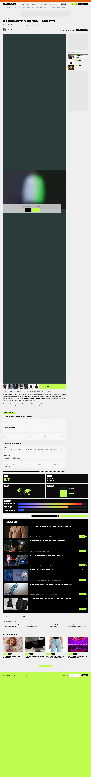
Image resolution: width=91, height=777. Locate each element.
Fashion (53, 7)
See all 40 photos (9, 412)
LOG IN (28, 210)
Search (63, 4)
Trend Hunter (5, 18)
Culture (23, 7)
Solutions (34, 4)
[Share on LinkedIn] (80, 30)
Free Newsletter (83, 4)
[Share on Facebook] (82, 30)
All (4, 7)
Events (40, 4)
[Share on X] (85, 30)
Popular (8, 7)
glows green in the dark (24, 396)
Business (37, 7)
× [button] (89, 1)
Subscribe (85, 675)
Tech (16, 7)
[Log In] (69, 4)
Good (45, 7)
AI (12, 7)
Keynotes (64, 7)
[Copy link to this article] (77, 30)
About (45, 4)
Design (28, 7)
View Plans (74, 4)
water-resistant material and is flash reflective (34, 398)
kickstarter (68, 30)
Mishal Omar (10, 29)
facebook (73, 30)
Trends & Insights (25, 4)
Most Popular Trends (26, 616)
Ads (32, 7)
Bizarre (58, 7)
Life (19, 7)
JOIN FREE (36, 210)
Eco (41, 7)
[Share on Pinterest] (87, 30)
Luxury (49, 7)
